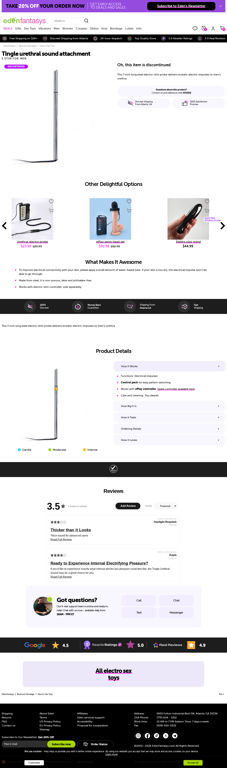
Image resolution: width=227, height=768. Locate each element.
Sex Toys (30, 28)
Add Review (128, 506)
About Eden (47, 713)
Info (139, 28)
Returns (6, 717)
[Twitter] (166, 736)
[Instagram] (138, 736)
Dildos (94, 28)
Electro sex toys (47, 46)
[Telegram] (175, 736)
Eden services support (91, 717)
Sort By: (148, 506)
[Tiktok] (156, 736)
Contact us (8, 725)
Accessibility (84, 721)
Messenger (176, 612)
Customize (34, 763)
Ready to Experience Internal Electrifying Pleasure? (99, 563)
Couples (81, 28)
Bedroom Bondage (27, 46)
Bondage (116, 28)
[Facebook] (147, 736)
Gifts (18, 28)
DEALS (7, 28)
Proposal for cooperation (92, 725)
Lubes (129, 28)
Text (138, 612)
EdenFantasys (9, 46)
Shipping (7, 713)
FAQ (4, 721)
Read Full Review (61, 539)
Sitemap (45, 729)
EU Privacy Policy (50, 725)
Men (57, 28)
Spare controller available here (176, 388)
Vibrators (44, 28)
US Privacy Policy (50, 721)
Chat (176, 600)
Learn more (111, 754)
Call (138, 600)
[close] (221, 6)
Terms (43, 717)
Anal (104, 28)
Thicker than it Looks (71, 530)
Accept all (193, 763)
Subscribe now (61, 744)
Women (67, 28)
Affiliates (82, 713)
